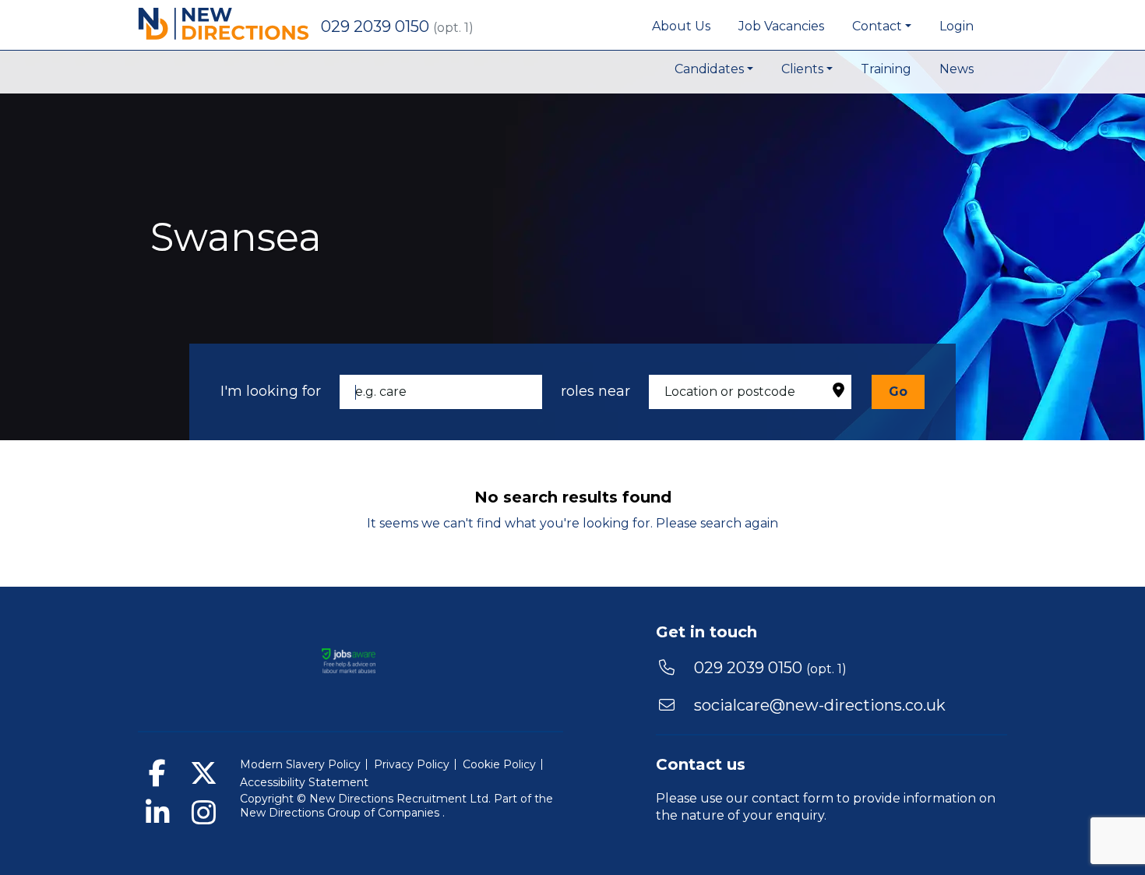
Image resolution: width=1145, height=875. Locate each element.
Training (886, 69)
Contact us (700, 764)
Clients (802, 69)
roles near (595, 391)
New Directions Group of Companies (341, 813)
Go (898, 391)
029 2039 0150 (377, 26)
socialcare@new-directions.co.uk (820, 705)
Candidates (709, 69)
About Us (681, 26)
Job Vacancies (781, 26)
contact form (792, 798)
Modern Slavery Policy (300, 764)
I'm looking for (270, 391)
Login (956, 26)
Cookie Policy (499, 764)
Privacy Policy (411, 764)
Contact (877, 26)
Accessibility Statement (304, 782)
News (956, 69)
